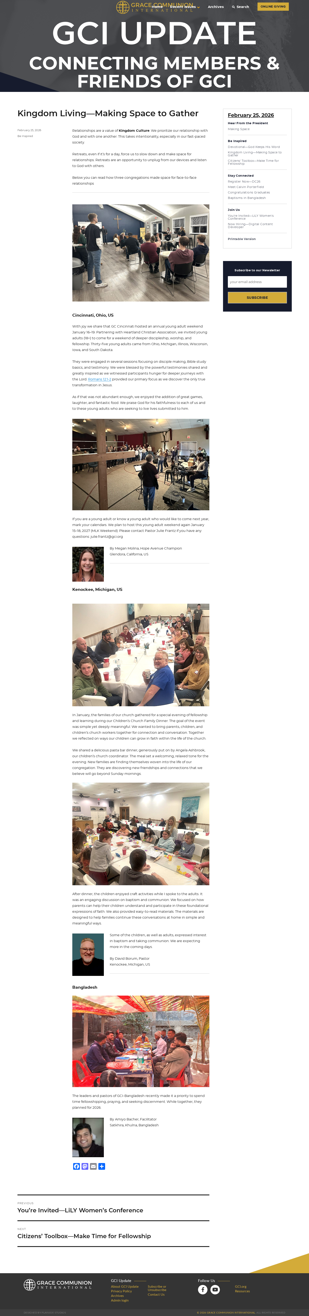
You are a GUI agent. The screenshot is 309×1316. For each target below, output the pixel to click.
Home (157, 7)
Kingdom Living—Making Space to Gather (255, 154)
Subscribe (257, 298)
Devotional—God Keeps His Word (254, 147)
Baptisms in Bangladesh (247, 198)
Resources (242, 1291)
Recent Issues (183, 7)
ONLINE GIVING (273, 6)
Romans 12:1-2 (99, 379)
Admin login (120, 1300)
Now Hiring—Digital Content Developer (250, 226)
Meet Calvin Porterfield (246, 187)
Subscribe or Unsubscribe (157, 1288)
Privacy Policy (121, 1291)
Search (243, 7)
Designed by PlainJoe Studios (45, 1312)
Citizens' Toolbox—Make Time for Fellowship (253, 162)
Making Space (239, 129)
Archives (216, 7)
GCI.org (240, 1286)
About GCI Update (125, 1286)
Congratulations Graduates (249, 192)
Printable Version (242, 239)
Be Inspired (25, 136)
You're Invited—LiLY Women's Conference (251, 217)
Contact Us (156, 1294)
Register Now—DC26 (244, 181)
